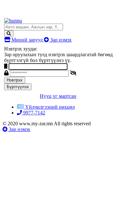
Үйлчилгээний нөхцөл (50, 107)
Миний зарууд (27, 40)
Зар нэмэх (60, 40)
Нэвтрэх (15, 80)
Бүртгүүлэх (18, 86)
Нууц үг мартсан (58, 96)
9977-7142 (33, 112)
